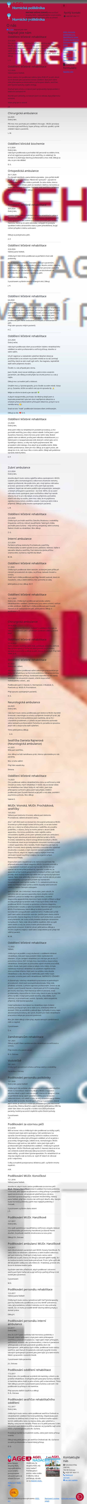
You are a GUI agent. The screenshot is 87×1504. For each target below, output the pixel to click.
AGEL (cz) (11, 1483)
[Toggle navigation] (64, 5)
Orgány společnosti (71, 40)
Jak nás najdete (71, 1480)
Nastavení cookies (52, 1498)
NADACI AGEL (36, 1481)
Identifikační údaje (70, 37)
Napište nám (68, 72)
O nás (11, 29)
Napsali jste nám (69, 60)
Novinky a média (69, 57)
